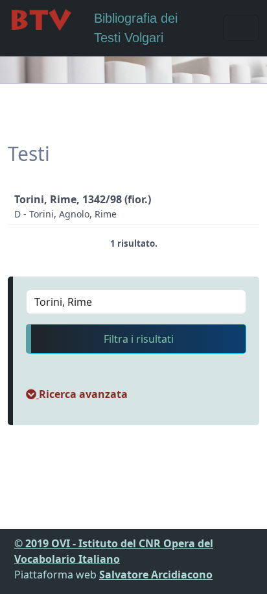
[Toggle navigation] (241, 28)
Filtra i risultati (139, 339)
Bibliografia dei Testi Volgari (136, 28)
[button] (77, 394)
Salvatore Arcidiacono (156, 574)
